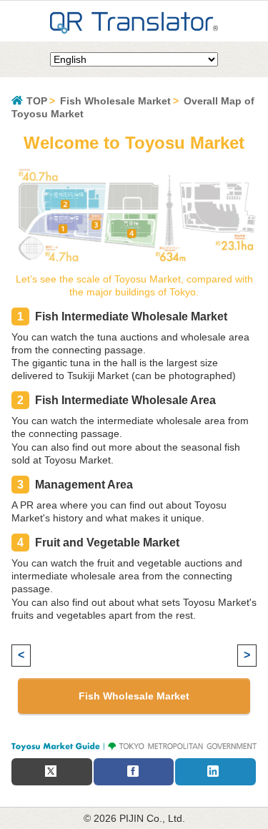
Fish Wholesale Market (115, 101)
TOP (36, 101)
